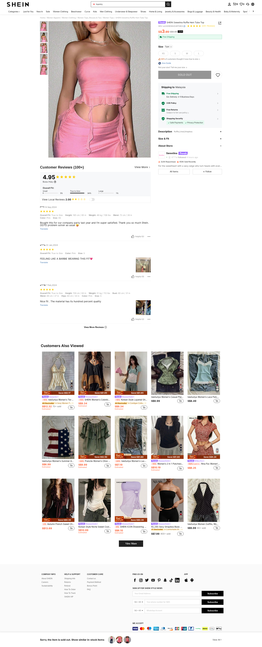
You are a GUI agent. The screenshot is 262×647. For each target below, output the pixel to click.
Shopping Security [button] (174, 119)
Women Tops (108, 18)
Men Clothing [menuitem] (106, 11)
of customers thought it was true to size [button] (179, 59)
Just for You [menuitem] (28, 11)
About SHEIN (47, 578)
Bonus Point (92, 586)
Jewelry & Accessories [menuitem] (175, 11)
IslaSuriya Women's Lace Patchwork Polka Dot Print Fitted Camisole (204, 397)
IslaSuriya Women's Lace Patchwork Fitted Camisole (131, 461)
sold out (185, 75)
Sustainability (47, 586)
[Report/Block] (149, 236)
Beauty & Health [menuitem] (213, 11)
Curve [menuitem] (87, 11)
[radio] (163, 53)
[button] (247, 4)
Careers (45, 582)
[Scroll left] (250, 11)
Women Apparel (53, 18)
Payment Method (94, 582)
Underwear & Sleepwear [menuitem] (126, 11)
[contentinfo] (178, 628)
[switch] (92, 199)
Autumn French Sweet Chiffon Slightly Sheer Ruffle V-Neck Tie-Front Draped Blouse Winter (58, 524)
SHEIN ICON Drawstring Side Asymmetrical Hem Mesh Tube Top (131, 527)
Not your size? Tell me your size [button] (172, 67)
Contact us (91, 578)
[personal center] (229, 4)
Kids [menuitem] (95, 11)
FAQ (89, 589)
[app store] (186, 582)
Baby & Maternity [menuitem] (232, 11)
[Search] (168, 4)
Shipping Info (69, 578)
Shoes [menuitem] (143, 11)
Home (42, 18)
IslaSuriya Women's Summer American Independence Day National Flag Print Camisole (58, 461)
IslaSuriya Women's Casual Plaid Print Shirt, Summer (167, 397)
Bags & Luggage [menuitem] (195, 11)
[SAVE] (218, 75)
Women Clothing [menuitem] (60, 11)
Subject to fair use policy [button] (176, 113)
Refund (67, 586)
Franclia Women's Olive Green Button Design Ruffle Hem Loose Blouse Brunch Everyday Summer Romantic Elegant (95, 461)
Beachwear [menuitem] (76, 11)
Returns (67, 582)
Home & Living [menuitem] (155, 11)
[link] (235, 4)
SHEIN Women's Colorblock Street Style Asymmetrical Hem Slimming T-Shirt (95, 399)
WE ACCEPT (138, 623)
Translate (44, 229)
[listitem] (58, 381)
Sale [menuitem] (48, 11)
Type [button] (167, 47)
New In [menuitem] (40, 11)
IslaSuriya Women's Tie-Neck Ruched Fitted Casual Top (58, 399)
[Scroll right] (253, 11)
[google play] (192, 582)
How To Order (70, 589)
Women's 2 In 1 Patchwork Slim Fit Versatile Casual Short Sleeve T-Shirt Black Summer (168, 464)
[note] (58, 393)
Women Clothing (69, 18)
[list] (157, 580)
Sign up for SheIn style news (147, 588)
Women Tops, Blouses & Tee (89, 18)
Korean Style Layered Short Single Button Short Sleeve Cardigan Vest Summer (131, 399)
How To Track (70, 593)
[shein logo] (18, 4)
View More (131, 543)
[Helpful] (132, 236)
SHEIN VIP (68, 597)
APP (186, 574)
